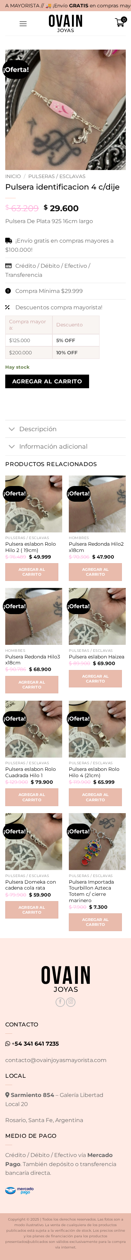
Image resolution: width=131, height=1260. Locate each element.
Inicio (13, 176)
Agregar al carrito (47, 381)
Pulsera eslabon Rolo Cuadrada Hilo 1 (30, 772)
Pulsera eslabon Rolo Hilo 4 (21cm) (94, 772)
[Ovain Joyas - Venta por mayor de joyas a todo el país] (65, 23)
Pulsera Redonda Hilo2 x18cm (96, 547)
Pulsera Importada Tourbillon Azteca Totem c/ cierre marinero (91, 891)
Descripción (38, 429)
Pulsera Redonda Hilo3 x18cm (32, 660)
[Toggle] (12, 429)
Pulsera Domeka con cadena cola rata (30, 885)
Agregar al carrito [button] (32, 572)
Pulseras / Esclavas (57, 176)
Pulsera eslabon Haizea (96, 657)
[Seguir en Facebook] (60, 1002)
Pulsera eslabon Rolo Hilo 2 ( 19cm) (30, 547)
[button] (23, 23)
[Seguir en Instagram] (70, 1002)
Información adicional (53, 446)
